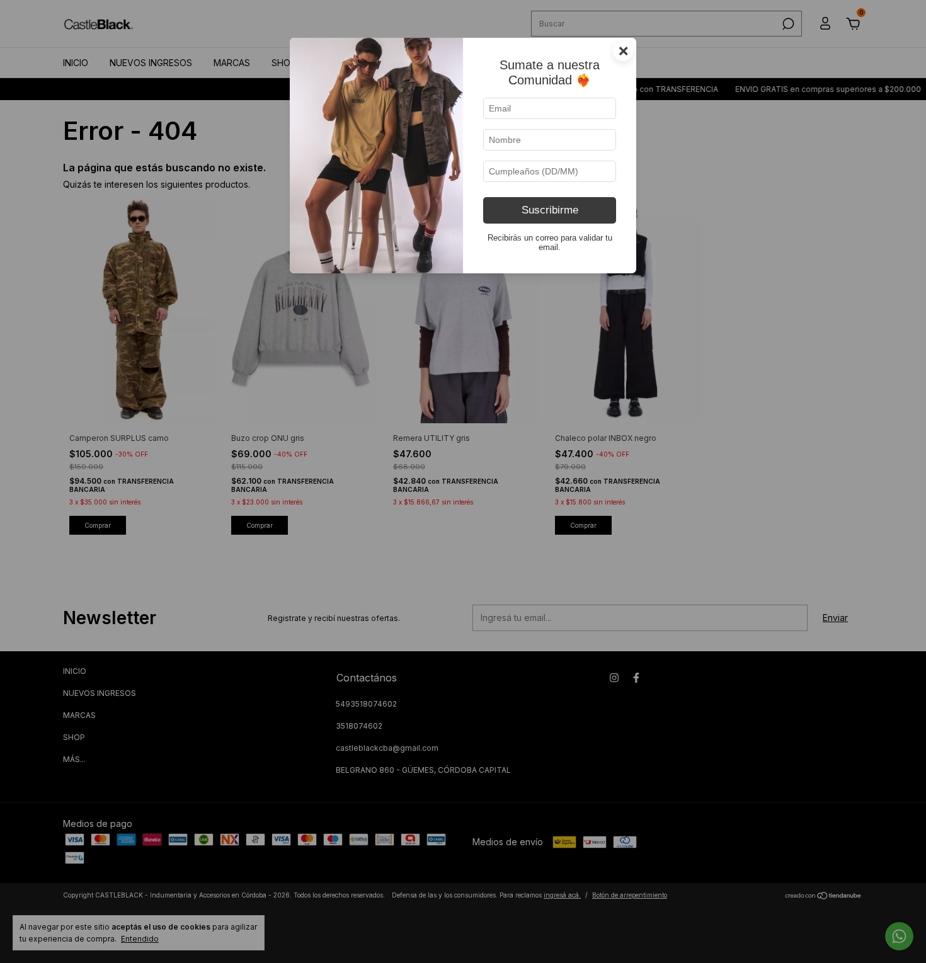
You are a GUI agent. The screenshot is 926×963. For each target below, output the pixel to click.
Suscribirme (550, 210)
